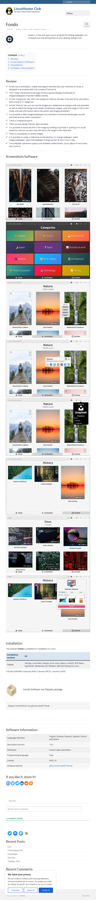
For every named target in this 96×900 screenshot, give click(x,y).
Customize (15, 890)
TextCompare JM (15, 850)
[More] (31, 783)
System (31, 29)
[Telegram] (17, 783)
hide (21, 55)
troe (10, 29)
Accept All (46, 890)
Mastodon (22, 896)
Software (25, 29)
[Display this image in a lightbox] (48, 191)
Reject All (30, 890)
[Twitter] (13, 783)
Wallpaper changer (40, 29)
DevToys (11, 857)
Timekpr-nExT (14, 861)
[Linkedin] (22, 783)
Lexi (9, 846)
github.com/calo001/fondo (60, 765)
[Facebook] (8, 783)
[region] (30, 883)
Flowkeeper (13, 854)
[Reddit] (26, 783)
